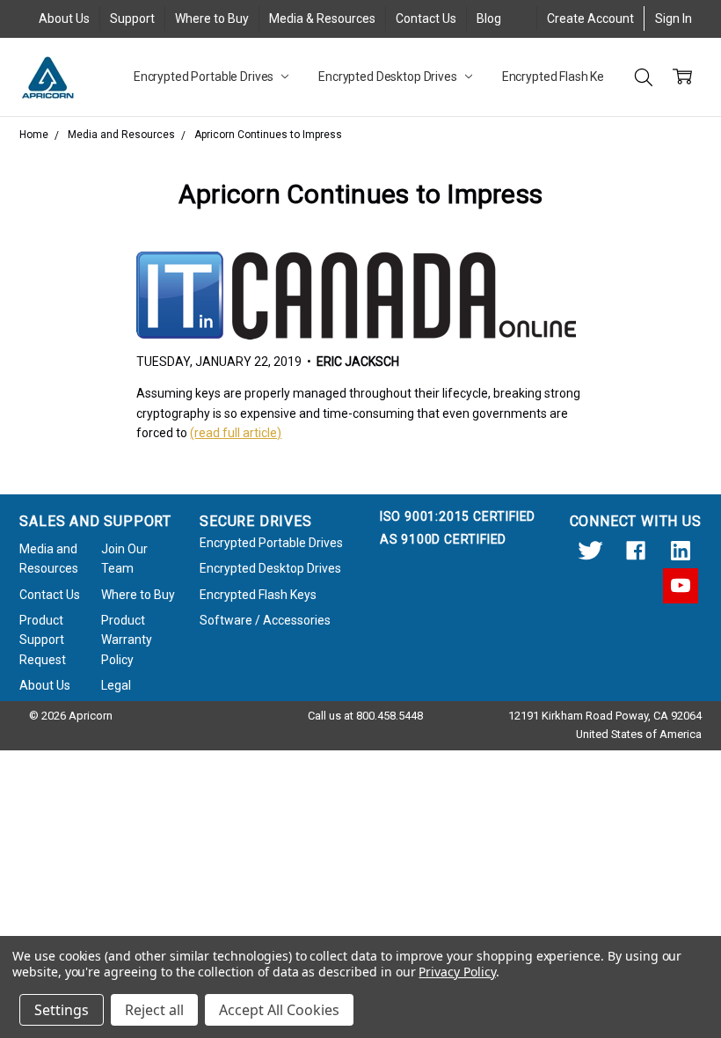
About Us (64, 18)
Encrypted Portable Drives (205, 76)
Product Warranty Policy (126, 640)
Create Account (590, 18)
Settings (61, 1010)
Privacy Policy (457, 971)
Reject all (154, 1010)
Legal (116, 685)
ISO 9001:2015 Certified (457, 516)
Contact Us (426, 18)
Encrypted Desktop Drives (389, 76)
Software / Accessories (265, 620)
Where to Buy (212, 18)
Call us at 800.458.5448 (365, 715)
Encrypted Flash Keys (560, 76)
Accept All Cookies (279, 1010)
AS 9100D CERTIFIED (443, 539)
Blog (489, 18)
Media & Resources (322, 18)
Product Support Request (42, 640)
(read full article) (235, 433)
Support (132, 18)
